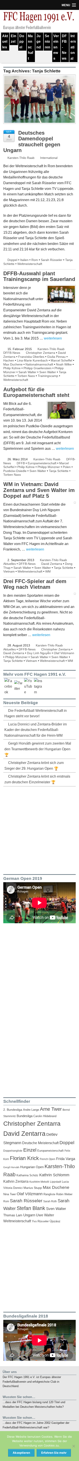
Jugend (38, 41)
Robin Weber (64, 1194)
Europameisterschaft (42, 463)
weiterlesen (53, 338)
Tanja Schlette (58, 471)
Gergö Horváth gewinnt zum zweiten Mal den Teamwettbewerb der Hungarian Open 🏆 (37, 749)
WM (48, 571)
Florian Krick (24, 1158)
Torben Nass (26, 376)
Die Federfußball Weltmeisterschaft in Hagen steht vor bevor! (35, 713)
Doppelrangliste (12, 1150)
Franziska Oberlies (31, 356)
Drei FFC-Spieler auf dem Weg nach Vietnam (34, 584)
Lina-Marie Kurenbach (32, 360)
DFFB (21, 463)
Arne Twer (51, 1109)
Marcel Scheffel (61, 360)
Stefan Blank (31, 1208)
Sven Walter (47, 372)
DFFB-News (64, 47)
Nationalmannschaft (39, 364)
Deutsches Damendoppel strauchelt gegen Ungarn (31, 141)
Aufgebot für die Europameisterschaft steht (36, 392)
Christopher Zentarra (40, 352)
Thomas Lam (12, 1215)
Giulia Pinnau (56, 356)
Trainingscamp (48, 376)
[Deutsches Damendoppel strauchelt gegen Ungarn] (39, 102)
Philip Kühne (12, 368)
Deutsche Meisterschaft (40, 1143)
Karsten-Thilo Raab (20, 158)
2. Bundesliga (12, 1109)
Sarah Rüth (50, 1201)
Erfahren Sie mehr (53, 1452)
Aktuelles (5, 41)
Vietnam (9, 571)
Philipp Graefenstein (37, 368)
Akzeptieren (21, 1452)
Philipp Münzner (49, 467)
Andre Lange (31, 1109)
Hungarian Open (32, 1167)
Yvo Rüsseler (40, 1221)
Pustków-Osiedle (15, 471)
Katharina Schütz (27, 1175)
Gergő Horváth (11, 1167)
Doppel (21, 41)
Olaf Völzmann (64, 653)
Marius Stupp (32, 1187)
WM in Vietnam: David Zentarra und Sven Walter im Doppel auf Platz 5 (39, 490)
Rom (34, 260)
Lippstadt (55, 1181)
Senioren (47, 41)
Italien (24, 260)
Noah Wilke (64, 364)
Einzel (13, 39)
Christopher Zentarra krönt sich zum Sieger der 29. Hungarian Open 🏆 (34, 765)
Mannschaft (30, 47)
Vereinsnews (56, 47)
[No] (73, 1446)
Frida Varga (65, 1158)
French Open (47, 1159)
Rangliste (49, 1194)
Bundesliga (24, 1116)
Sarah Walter (27, 372)
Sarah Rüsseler (51, 260)
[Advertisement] (39, 829)
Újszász (55, 1221)
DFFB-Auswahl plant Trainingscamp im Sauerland (39, 276)
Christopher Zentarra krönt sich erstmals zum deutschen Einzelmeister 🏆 (37, 779)
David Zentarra (51, 563)
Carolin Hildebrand (44, 1116)
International (73, 47)
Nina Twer (9, 1194)
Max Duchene (13, 364)
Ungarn (29, 1215)
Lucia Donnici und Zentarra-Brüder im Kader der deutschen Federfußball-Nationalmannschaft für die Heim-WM (35, 729)
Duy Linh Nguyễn (39, 653)
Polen (67, 467)
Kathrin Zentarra (16, 1181)
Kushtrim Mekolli (39, 1181)
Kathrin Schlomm (54, 1175)
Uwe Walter (45, 1215)
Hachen (8, 360)
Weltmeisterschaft (29, 264)
